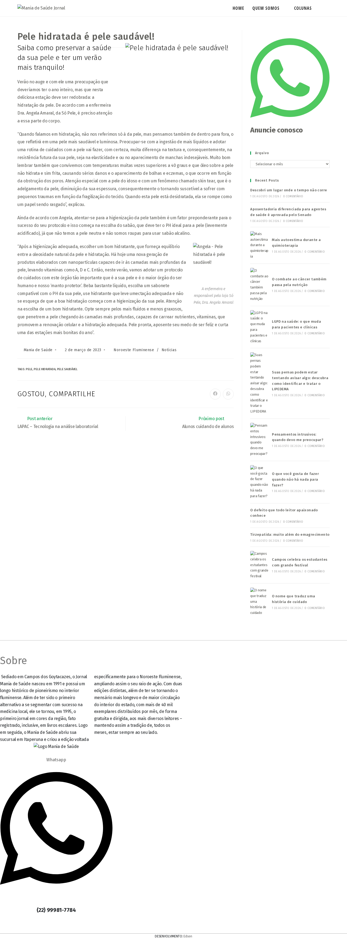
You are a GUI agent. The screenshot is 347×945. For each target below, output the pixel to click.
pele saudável (67, 369)
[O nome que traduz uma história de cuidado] (259, 602)
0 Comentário (293, 196)
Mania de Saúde (38, 350)
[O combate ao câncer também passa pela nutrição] (259, 285)
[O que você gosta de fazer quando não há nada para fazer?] (259, 482)
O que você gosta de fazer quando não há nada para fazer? (295, 479)
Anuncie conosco (276, 130)
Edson (188, 936)
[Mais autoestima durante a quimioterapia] (259, 245)
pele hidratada (44, 369)
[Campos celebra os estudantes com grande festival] (259, 565)
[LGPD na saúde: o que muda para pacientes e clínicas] (259, 327)
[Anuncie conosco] (290, 122)
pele (29, 369)
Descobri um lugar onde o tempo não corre (288, 190)
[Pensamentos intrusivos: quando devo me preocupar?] (259, 440)
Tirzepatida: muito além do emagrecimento (289, 534)
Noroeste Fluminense (134, 350)
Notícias (169, 350)
